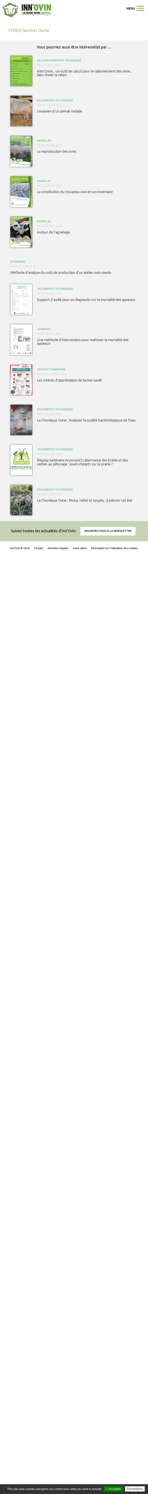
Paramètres (135, 1489)
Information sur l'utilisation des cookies (114, 548)
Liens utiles (80, 548)
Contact (38, 548)
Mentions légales (58, 548)
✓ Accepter (113, 1489)
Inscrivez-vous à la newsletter (107, 530)
